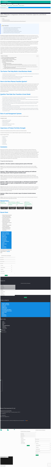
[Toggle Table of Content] (37, 56)
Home (3, 18)
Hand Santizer (4, 247)
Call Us (8, 251)
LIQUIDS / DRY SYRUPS (5, 304)
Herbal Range (4, 246)
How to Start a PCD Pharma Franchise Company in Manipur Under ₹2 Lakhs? (6, 218)
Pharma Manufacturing (6, 325)
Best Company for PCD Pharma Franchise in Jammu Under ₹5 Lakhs (6, 222)
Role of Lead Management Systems (8, 60)
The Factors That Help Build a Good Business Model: (9, 57)
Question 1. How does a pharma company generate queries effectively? (13, 64)
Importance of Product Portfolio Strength (8, 61)
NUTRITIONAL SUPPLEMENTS (6, 309)
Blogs (3, 324)
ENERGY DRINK (4, 312)
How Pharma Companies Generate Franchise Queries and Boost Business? (14, 21)
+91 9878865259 (5, 1)
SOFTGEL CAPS (4, 237)
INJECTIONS (4, 235)
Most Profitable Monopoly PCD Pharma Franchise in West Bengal (6, 228)
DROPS (3, 245)
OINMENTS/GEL (4, 236)
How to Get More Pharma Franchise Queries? (8, 58)
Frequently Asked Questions (7, 63)
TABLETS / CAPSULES (5, 232)
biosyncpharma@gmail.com (6, 2)
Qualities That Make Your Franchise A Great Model (9, 59)
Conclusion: (4, 62)
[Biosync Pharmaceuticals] (12, 5)
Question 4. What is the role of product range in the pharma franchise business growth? (15, 68)
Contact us (4, 326)
